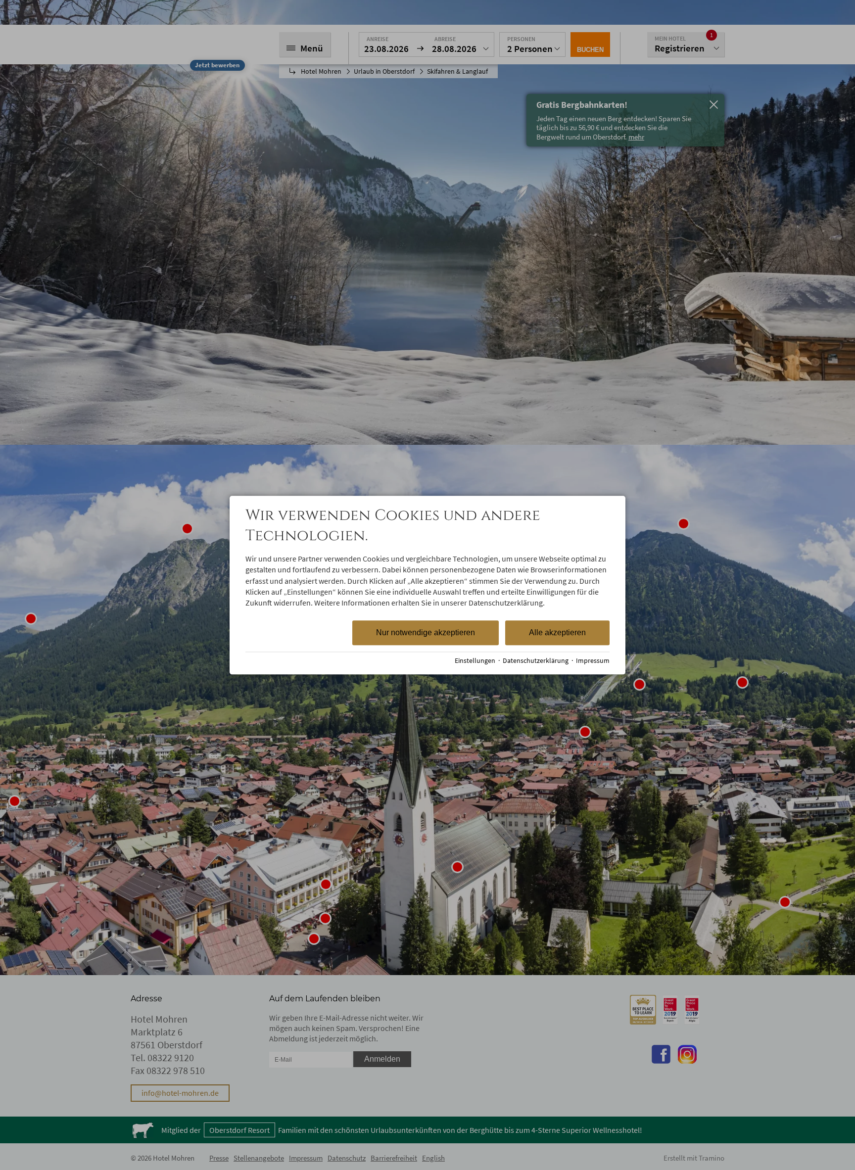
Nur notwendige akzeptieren (425, 632)
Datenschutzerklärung (536, 660)
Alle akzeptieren (557, 632)
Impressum (593, 660)
